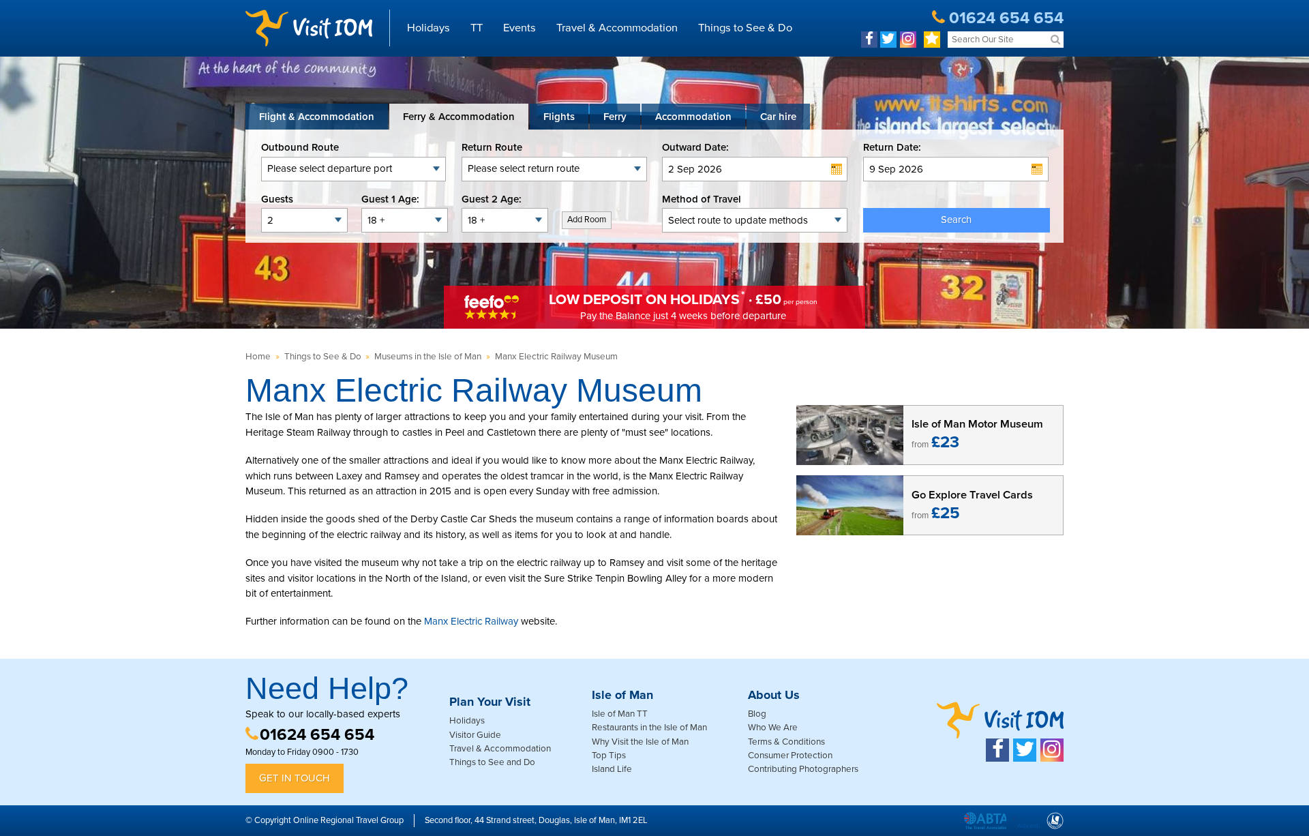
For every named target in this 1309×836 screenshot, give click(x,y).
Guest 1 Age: (390, 199)
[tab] (316, 117)
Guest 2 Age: (492, 199)
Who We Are (773, 727)
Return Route (492, 147)
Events (519, 28)
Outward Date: (695, 147)
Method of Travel (701, 199)
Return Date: (892, 147)
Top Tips (609, 755)
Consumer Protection (790, 755)
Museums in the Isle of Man (427, 356)
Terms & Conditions (786, 741)
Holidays (428, 28)
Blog (757, 713)
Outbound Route (300, 147)
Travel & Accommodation (617, 28)
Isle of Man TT (620, 713)
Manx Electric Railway (471, 621)
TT (476, 28)
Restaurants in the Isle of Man (649, 727)
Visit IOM (308, 28)
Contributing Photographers (803, 769)
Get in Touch (294, 778)
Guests (277, 199)
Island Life (612, 769)
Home (258, 356)
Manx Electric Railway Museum (556, 356)
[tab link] (778, 117)
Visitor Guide (475, 735)
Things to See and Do (492, 762)
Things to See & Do (745, 28)
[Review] (932, 39)
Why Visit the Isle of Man (640, 741)
